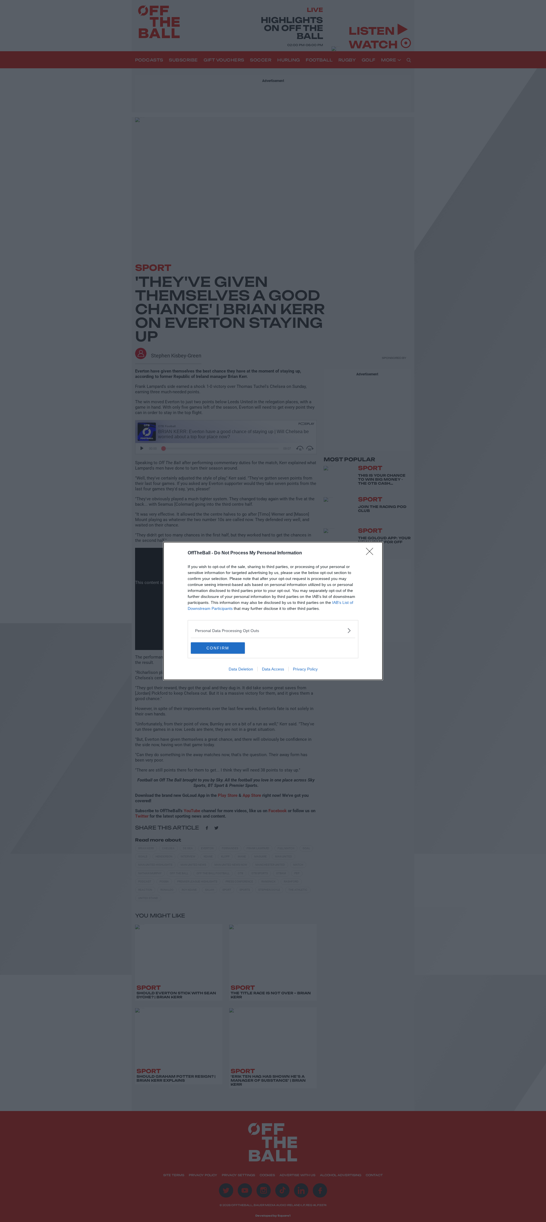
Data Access (273, 669)
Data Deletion (241, 669)
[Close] (371, 553)
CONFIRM (217, 648)
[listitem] (273, 630)
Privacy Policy (305, 669)
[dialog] (273, 611)
